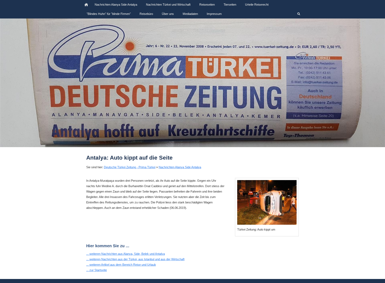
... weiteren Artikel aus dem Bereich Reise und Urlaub (121, 264)
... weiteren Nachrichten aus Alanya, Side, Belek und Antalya (125, 253)
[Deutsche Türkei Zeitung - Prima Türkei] (86, 4)
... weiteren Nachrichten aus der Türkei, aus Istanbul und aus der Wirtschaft (135, 259)
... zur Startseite (96, 270)
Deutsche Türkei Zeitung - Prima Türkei (129, 167)
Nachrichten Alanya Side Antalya (180, 167)
